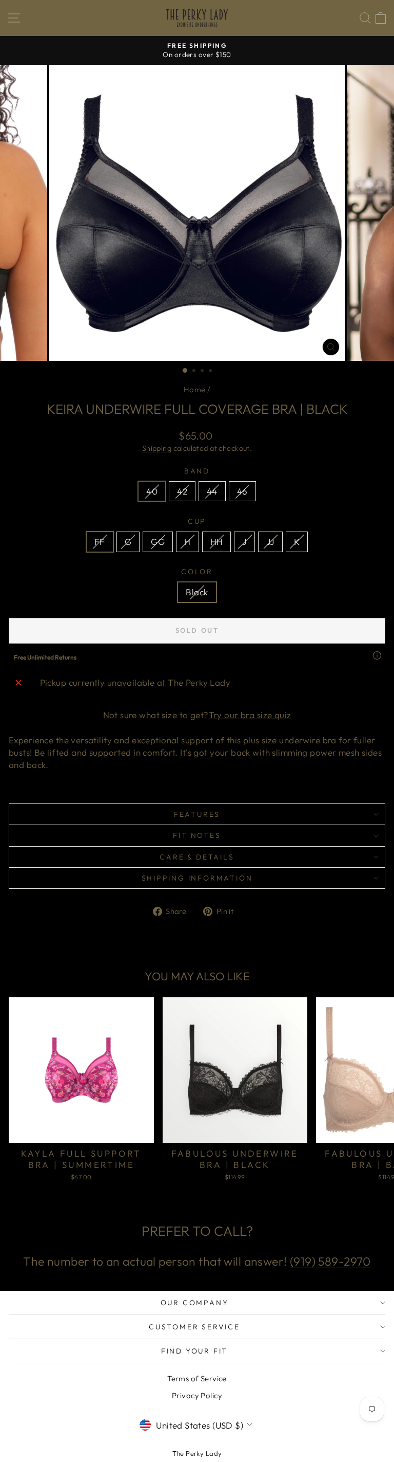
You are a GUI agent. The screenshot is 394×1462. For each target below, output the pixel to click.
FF (99, 541)
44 (212, 491)
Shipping (156, 448)
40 (151, 491)
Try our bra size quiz (250, 714)
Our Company (195, 1302)
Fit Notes (197, 835)
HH (216, 541)
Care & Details (197, 857)
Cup (197, 521)
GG (158, 541)
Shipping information (197, 878)
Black (197, 592)
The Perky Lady (197, 1453)
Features (197, 814)
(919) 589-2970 (330, 1261)
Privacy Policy (197, 1395)
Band (197, 471)
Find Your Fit (194, 1351)
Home (195, 389)
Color (197, 571)
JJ (270, 541)
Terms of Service (197, 1378)
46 (242, 491)
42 (182, 491)
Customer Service (194, 1326)
